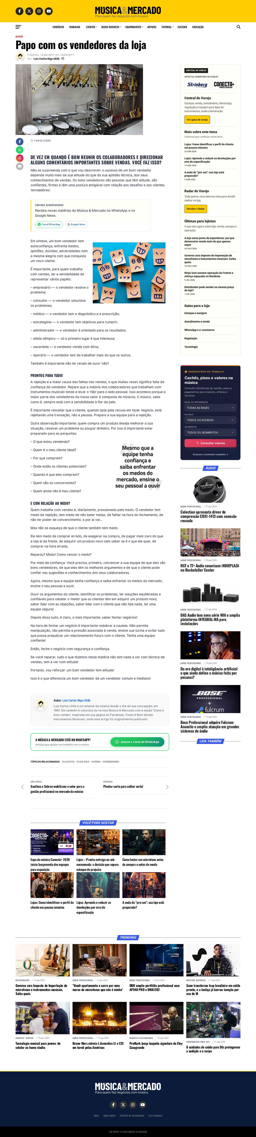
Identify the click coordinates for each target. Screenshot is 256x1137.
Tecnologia (191, 346)
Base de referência (196, 402)
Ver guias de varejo (197, 119)
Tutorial (166, 27)
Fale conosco (155, 1115)
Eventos (90, 27)
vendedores (111, 762)
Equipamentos (133, 27)
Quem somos (109, 1115)
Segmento (191, 427)
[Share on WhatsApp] (20, 150)
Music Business (110, 27)
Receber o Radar (196, 208)
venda (97, 762)
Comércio (58, 27)
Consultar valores (213, 443)
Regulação (190, 338)
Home (96, 1115)
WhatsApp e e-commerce (199, 329)
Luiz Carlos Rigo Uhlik (46, 58)
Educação (198, 27)
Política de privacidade (132, 1115)
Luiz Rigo (83, 762)
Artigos (151, 27)
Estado (189, 415)
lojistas (69, 762)
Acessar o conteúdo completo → (210, 454)
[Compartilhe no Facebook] (20, 142)
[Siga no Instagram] (20, 158)
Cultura (182, 27)
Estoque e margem (195, 313)
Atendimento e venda (197, 321)
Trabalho (74, 27)
